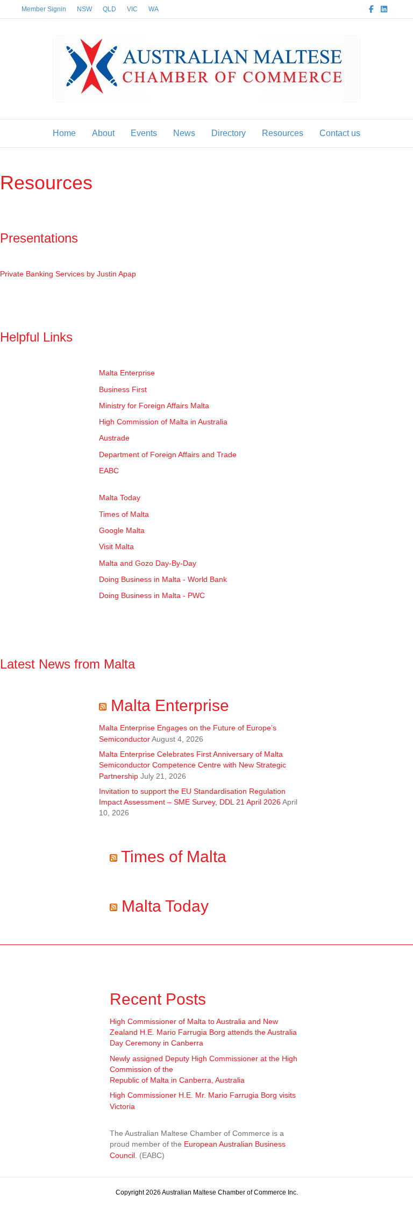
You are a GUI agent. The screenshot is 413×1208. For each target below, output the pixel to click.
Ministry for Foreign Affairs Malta (154, 405)
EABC (109, 470)
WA (153, 9)
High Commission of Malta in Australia (163, 421)
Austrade (114, 438)
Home (64, 133)
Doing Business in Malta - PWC (152, 595)
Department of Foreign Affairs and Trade (168, 454)
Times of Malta (124, 514)
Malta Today (119, 497)
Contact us (339, 133)
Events (144, 133)
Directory (228, 133)
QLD (109, 9)
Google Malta (122, 530)
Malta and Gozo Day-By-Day (147, 563)
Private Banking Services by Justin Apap (68, 273)
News (184, 133)
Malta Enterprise (127, 372)
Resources (282, 133)
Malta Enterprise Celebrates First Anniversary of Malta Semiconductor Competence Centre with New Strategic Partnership (192, 765)
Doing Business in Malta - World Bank (163, 579)
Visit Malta (116, 546)
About (103, 133)
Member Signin (44, 9)
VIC (132, 9)
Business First (123, 389)
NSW (84, 9)
